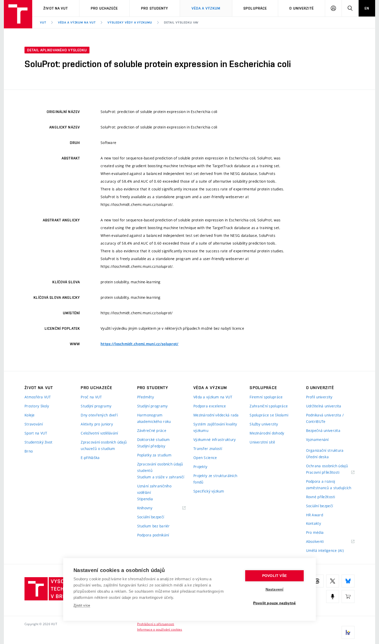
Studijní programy (96, 406)
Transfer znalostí (207, 448)
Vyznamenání (317, 439)
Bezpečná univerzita (323, 430)
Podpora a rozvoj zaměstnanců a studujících (328, 484)
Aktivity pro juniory (97, 424)
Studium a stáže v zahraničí (160, 476)
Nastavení (275, 589)
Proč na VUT (91, 397)
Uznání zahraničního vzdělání (154, 489)
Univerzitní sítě (262, 442)
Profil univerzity (319, 397)
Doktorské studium (153, 439)
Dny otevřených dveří (99, 415)
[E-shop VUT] (348, 596)
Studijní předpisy (151, 446)
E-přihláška (90, 457)
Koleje (29, 415)
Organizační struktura (325, 450)
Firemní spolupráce (266, 397)
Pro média (315, 532)
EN (367, 8)
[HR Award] (348, 632)
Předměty (145, 397)
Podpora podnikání (153, 535)
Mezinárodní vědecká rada (216, 415)
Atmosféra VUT (37, 397)
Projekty (200, 466)
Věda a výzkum (206, 8)
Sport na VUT (35, 433)
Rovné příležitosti (320, 496)
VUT (43, 22)
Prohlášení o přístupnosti (155, 624)
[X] (332, 581)
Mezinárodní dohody (267, 433)
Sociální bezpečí (150, 516)
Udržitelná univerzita (323, 406)
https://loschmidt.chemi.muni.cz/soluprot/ (139, 344)
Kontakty (313, 523)
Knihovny (151, 508)
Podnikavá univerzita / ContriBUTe (325, 418)
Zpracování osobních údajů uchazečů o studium (104, 445)
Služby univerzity (264, 424)
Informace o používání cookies (159, 629)
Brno (28, 451)
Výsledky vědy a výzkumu (130, 22)
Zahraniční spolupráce (269, 406)
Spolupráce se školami (269, 415)
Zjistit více (81, 605)
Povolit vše (274, 576)
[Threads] (317, 581)
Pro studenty (154, 8)
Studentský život (38, 442)
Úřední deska (317, 456)
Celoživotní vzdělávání (99, 433)
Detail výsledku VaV (181, 22)
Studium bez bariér (153, 526)
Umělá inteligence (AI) (325, 550)
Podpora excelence (209, 406)
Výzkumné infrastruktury (214, 439)
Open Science (205, 457)
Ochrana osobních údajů (327, 465)
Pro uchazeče (104, 8)
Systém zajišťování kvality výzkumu (215, 427)
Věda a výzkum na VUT (77, 22)
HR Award (314, 514)
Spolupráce (255, 8)
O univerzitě (301, 8)
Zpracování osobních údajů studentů (160, 467)
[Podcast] (332, 596)
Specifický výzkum (208, 491)
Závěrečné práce (151, 430)
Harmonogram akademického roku (154, 418)
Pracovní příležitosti (329, 473)
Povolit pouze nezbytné (274, 603)
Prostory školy (36, 406)
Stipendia (145, 498)
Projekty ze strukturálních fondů (215, 479)
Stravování (33, 424)
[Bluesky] (348, 581)
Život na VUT (55, 8)
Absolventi (321, 542)
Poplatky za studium (154, 455)
